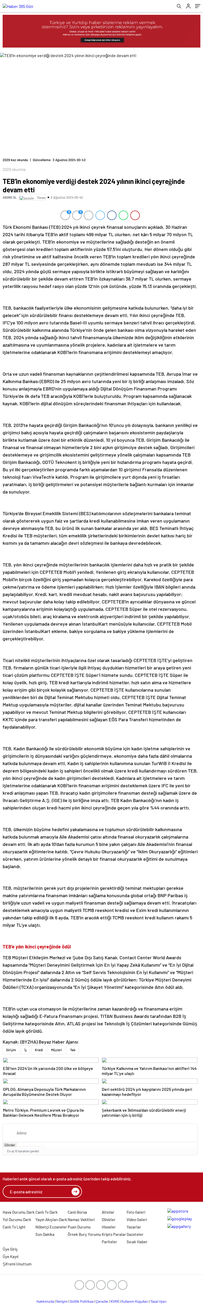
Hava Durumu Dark (19, 1212)
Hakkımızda (45, 1301)
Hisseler (109, 1227)
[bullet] (35, 1146)
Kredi (39, 1050)
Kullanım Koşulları (134, 1301)
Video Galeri (137, 1219)
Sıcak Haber (137, 1241)
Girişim (11, 1050)
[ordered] (31, 1146)
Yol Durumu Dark (17, 1219)
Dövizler (109, 1219)
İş (25, 1050)
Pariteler (109, 1241)
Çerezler (102, 1301)
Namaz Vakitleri (81, 1219)
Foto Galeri (136, 1212)
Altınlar (108, 1212)
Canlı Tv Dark (46, 1212)
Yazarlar (134, 1227)
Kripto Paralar (114, 1234)
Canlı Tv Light (14, 1227)
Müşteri (56, 1050)
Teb (72, 1050)
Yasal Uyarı (158, 1301)
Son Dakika (44, 1234)
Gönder (9, 1145)
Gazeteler (135, 1234)
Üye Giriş (10, 1249)
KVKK (115, 1301)
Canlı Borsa (77, 1212)
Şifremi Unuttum (17, 1264)
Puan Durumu (79, 1227)
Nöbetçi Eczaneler (51, 1227)
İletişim (62, 1301)
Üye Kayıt (11, 1256)
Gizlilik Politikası (82, 1301)
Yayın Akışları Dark (51, 1219)
